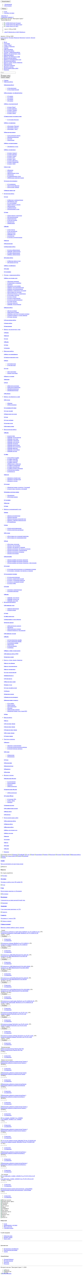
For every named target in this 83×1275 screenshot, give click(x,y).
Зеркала (9, 171)
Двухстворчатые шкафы (14, 641)
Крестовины (11, 705)
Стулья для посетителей (10, 672)
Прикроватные (11, 218)
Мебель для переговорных (10, 143)
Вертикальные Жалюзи (10, 778)
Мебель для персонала (10, 149)
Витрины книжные (13, 281)
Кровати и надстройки (14, 286)
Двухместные (11, 365)
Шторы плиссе (8, 811)
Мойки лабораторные (13, 254)
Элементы (7, 348)
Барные (9, 403)
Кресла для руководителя (10, 666)
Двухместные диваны (9, 723)
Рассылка (6, 1263)
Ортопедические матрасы (14, 748)
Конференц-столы (12, 146)
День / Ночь (11, 800)
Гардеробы (7, 43)
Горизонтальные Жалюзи (10, 789)
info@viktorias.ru (20, 32)
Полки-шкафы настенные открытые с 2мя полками (21, 563)
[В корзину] (1, 1053)
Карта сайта (7, 1238)
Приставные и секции (13, 204)
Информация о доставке (10, 1225)
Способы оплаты (8, 1228)
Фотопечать (7, 814)
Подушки (6, 751)
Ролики (9, 708)
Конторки (6, 379)
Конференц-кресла (9, 675)
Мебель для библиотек (10, 265)
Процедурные (11, 610)
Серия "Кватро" (12, 108)
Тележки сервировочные (14, 589)
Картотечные (11, 232)
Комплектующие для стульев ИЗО (17, 711)
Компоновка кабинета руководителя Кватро (13, 1085)
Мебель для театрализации (15, 289)
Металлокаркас (12, 404)
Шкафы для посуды (13, 599)
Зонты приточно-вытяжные (15, 530)
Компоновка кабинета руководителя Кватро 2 (13, 1164)
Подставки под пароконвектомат (16, 537)
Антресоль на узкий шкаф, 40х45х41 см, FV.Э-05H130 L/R (17, 1002)
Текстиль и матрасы (9, 65)
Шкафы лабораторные (14, 251)
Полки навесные (8, 243)
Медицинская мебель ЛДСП (11, 653)
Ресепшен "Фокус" (13, 127)
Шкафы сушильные (13, 440)
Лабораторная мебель (9, 246)
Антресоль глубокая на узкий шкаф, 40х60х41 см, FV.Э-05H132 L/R (19, 933)
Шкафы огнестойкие (13, 449)
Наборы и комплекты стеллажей (16, 290)
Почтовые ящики (12, 497)
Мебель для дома (8, 833)
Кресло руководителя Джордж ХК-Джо (11, 1050)
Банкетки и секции (9, 657)
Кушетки (10, 627)
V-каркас (10, 96)
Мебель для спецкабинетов (11, 354)
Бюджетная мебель (9, 51)
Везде (5, 42)
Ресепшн (6, 268)
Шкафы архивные (12, 443)
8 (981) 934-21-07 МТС (11, 26)
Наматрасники (8, 763)
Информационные (12, 390)
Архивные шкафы (12, 643)
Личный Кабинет (9, 1259)
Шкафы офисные (12, 448)
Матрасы (6, 742)
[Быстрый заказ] (3, 1053)
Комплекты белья (8, 766)
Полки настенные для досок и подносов (18, 549)
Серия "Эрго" (11, 159)
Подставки (7, 533)
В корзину (4, 936)
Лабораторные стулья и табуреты (12, 619)
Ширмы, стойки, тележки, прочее (12, 650)
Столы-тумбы (11, 583)
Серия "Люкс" (8, 45)
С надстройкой (11, 203)
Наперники (11, 756)
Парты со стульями (9, 376)
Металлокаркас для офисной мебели (13, 93)
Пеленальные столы (13, 209)
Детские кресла (8, 678)
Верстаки (6, 503)
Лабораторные (11, 207)
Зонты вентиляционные (14, 528)
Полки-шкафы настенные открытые (17, 561)
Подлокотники (11, 706)
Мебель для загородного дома (12, 53)
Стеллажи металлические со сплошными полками (21, 569)
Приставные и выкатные (14, 215)
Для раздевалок (12, 646)
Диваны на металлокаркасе (11, 697)
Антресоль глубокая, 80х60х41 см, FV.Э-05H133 (14, 944)
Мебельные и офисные (14, 464)
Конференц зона (12, 201)
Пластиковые (11, 783)
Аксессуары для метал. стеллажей (17, 489)
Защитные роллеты (9, 805)
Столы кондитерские (13, 577)
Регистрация (8, 5)
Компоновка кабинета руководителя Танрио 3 (13, 1130)
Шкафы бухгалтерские (14, 446)
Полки (6, 541)
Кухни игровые (12, 311)
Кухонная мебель (8, 257)
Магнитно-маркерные (13, 387)
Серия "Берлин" (12, 154)
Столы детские (11, 296)
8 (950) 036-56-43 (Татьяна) (13, 23)
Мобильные (11, 223)
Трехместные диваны (9, 726)
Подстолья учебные (13, 187)
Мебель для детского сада (10, 830)
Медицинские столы (9, 605)
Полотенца (7, 772)
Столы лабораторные (13, 250)
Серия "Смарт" (12, 156)
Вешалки (10, 170)
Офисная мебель (8, 49)
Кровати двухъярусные (14, 479)
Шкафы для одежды (13, 442)
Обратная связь (8, 1236)
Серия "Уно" (11, 157)
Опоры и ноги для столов (10, 414)
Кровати (6, 240)
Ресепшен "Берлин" (13, 126)
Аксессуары (7, 167)
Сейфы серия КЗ (12, 462)
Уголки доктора (12, 317)
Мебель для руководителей (11, 104)
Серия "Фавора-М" (13, 162)
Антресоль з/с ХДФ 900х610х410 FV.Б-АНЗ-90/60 (14, 991)
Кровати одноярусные (14, 478)
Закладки (6, 1262)
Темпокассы (11, 471)
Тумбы (6, 212)
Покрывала (7, 769)
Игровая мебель (8, 307)
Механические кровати (14, 626)
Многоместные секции (9, 681)
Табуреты (6, 691)
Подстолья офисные (13, 185)
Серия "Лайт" (11, 163)
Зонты (6, 525)
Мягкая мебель (8, 64)
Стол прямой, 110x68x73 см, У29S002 (11, 1119)
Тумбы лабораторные (13, 253)
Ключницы (10, 495)
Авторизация (8, 4)
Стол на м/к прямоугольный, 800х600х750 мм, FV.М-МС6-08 (17, 1142)
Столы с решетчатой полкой (15, 578)
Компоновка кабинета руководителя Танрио (13, 1074)
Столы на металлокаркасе (10, 181)
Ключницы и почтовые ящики (11, 492)
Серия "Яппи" (11, 113)
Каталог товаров (5, 77)
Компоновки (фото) (9, 85)
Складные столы (8, 423)
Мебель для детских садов (10, 278)
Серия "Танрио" (12, 110)
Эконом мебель (8, 323)
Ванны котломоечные (13, 515)
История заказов (8, 1261)
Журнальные (11, 206)
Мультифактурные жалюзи (11, 808)
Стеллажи (6, 484)
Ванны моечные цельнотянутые (16, 519)
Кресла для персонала (9, 669)
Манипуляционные (13, 608)
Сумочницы (7, 500)
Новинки (6, 69)
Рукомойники (11, 522)
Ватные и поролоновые (14, 745)
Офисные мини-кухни (9, 190)
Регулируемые (11, 371)
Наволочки (10, 755)
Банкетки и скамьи (9, 694)
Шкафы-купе (11, 234)
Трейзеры (10, 647)
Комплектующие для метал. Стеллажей (18, 487)
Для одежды (11, 229)
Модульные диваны (9, 733)
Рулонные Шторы (8, 795)
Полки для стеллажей (13, 545)
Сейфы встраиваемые (13, 465)
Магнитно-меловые (13, 386)
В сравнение (8, 940)
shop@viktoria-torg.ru (10, 32)
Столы (6, 196)
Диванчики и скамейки (14, 283)
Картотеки (10, 644)
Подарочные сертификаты (11, 1248)
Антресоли (10, 236)
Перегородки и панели (9, 132)
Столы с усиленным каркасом (16, 580)
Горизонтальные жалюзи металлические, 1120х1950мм (16, 1190)
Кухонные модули (12, 262)
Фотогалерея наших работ (11, 68)
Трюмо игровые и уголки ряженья (17, 315)
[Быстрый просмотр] (8, 936)
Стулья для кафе (8, 411)
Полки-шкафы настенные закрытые (17, 559)
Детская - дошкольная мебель (12, 52)
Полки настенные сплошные (15, 552)
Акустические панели (13, 135)
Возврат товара (8, 1237)
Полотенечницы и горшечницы (16, 293)
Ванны (6, 512)
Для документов (12, 231)
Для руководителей (13, 89)
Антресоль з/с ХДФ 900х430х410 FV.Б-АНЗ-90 (14, 979)
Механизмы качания (13, 709)
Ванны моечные (12, 517)
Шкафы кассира (12, 451)
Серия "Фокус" (12, 111)
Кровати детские (12, 481)
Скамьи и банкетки (9, 46)
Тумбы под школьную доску (11, 357)
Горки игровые (8, 326)
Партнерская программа (10, 1250)
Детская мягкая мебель (10, 320)
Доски (6, 382)
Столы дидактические (13, 298)
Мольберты (7, 393)
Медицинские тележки (14, 629)
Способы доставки (9, 13)
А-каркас (10, 97)
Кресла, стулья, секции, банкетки (13, 62)
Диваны (6, 332)
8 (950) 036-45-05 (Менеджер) (13, 24)
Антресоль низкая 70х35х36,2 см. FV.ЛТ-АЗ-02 (14, 1025)
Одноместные (11, 363)
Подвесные (10, 221)
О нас (5, 11)
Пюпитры (10, 174)
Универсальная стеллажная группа (13, 116)
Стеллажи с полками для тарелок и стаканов (20, 570)
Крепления (10, 140)
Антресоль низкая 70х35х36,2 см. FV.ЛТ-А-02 (13, 1014)
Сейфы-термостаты (9, 616)
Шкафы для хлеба (12, 600)
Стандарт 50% (11, 799)
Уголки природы (12, 303)
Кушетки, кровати (8, 622)
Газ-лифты (10, 703)
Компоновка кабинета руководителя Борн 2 (13, 1153)
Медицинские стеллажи (10, 633)
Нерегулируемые (12, 373)
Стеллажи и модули (13, 295)
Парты (6, 360)
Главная (6, 48)
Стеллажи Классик (13, 119)
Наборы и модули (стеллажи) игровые (18, 314)
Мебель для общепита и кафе (12, 56)
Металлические (12, 786)
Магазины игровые (13, 312)
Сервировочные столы (14, 176)
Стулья (6, 368)
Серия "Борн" (11, 107)
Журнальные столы (13, 173)
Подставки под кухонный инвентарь (18, 536)
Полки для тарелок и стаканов (16, 547)
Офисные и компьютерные (15, 200)
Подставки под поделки (14, 292)
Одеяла (6, 759)
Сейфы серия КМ (12, 460)
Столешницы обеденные (10, 407)
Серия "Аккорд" (12, 153)
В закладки (7, 939)
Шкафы (6, 226)
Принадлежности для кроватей (16, 630)
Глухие (9, 138)
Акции (6, 1251)
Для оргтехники (12, 220)
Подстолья (7, 400)
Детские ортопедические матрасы (17, 747)
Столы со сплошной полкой (15, 582)
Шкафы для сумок (12, 439)
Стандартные (11, 781)
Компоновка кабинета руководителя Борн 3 (13, 1096)
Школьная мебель (9, 55)
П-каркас (10, 100)
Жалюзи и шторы (9, 67)
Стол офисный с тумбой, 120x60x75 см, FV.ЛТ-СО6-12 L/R (17, 1179)
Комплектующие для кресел (11, 700)
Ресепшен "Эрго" (12, 129)
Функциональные (12, 217)
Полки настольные (13, 553)
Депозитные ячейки (13, 470)
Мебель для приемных (9, 122)
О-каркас (10, 99)
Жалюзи (6, 848)
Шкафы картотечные (13, 445)
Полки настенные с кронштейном (17, 550)
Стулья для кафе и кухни (10, 688)
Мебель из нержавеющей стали (12, 59)
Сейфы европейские (13, 467)
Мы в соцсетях (8, 1226)
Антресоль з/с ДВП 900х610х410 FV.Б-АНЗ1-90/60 (15, 968)
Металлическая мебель (10, 58)
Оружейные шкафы (13, 457)
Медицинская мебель (10, 61)
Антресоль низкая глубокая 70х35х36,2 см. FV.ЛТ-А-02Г (16, 1037)
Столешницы (11, 184)
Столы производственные (10, 574)
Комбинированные (13, 137)
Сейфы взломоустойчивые (15, 468)
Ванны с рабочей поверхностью (16, 520)
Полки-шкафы (8, 556)
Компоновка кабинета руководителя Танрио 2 (13, 1108)
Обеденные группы (9, 426)
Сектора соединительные (14, 237)
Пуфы (6, 714)
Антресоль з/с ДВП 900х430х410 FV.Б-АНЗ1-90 (14, 956)
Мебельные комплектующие (15, 177)
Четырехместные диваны (10, 729)
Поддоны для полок (13, 544)
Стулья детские (12, 301)
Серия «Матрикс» (12, 160)
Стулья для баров (8, 420)
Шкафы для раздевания (14, 304)
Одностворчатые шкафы (14, 640)
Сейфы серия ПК (12, 459)
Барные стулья (8, 684)
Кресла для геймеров (9, 663)
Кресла (6, 720)
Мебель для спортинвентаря (15, 287)
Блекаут (9, 784)
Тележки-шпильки (12, 591)
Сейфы (6, 454)
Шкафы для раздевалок (14, 437)
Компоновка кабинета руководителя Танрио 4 (13, 1063)
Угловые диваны (8, 736)
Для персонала (11, 88)
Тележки (6, 586)
